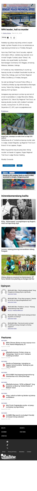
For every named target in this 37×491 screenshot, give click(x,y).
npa (19, 165)
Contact (29, 451)
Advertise (21, 451)
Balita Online (7, 33)
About (3, 451)
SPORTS (22, 428)
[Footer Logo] (8, 456)
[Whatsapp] (14, 38)
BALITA (3, 428)
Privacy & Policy (12, 451)
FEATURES (23, 432)
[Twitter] (11, 38)
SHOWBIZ (4, 432)
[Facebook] (8, 38)
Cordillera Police (8, 165)
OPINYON (4, 436)
